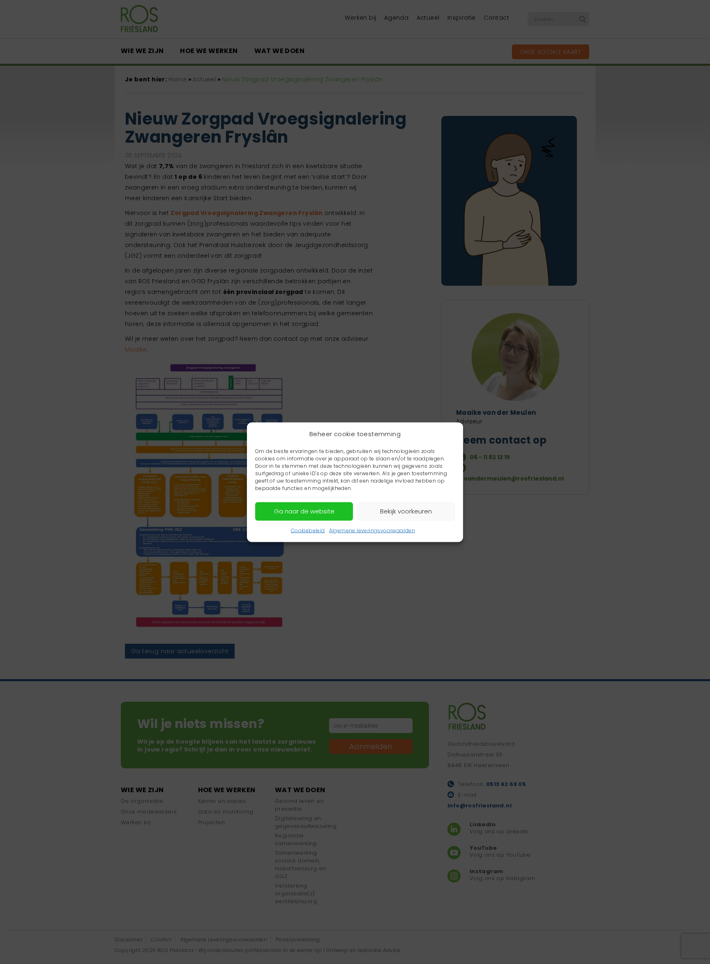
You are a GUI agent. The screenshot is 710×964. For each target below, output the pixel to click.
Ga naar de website (304, 511)
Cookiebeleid (308, 530)
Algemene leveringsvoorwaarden (372, 530)
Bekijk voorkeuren (406, 511)
